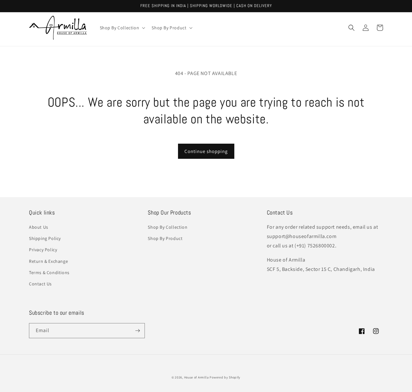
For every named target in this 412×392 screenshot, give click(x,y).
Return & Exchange (48, 261)
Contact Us (40, 284)
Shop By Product (165, 238)
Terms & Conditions (49, 272)
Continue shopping (206, 151)
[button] (122, 27)
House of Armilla (196, 377)
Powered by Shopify (225, 377)
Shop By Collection (167, 227)
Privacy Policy (43, 250)
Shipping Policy (45, 238)
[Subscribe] (137, 330)
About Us (38, 227)
